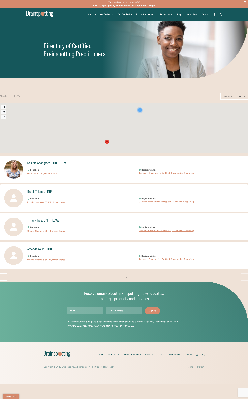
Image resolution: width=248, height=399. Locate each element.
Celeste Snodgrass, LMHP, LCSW (46, 162)
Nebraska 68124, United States (42, 173)
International (191, 14)
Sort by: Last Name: (232, 96)
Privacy (200, 367)
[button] (140, 110)
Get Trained (105, 14)
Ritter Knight (108, 367)
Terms (190, 367)
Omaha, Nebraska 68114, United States (46, 231)
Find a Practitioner (144, 14)
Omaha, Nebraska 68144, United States (46, 260)
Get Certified (124, 14)
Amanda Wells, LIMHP (40, 249)
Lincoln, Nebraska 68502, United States (46, 202)
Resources (165, 14)
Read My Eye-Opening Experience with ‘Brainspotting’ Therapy (124, 5)
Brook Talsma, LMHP (39, 191)
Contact (205, 14)
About (91, 14)
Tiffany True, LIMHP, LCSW (43, 220)
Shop (179, 14)
